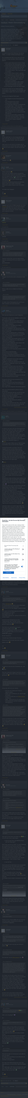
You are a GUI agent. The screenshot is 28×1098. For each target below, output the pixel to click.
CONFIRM (8, 572)
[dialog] (14, 549)
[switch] (22, 549)
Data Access (14, 577)
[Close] (25, 520)
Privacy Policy (22, 577)
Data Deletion (6, 577)
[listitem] (14, 546)
